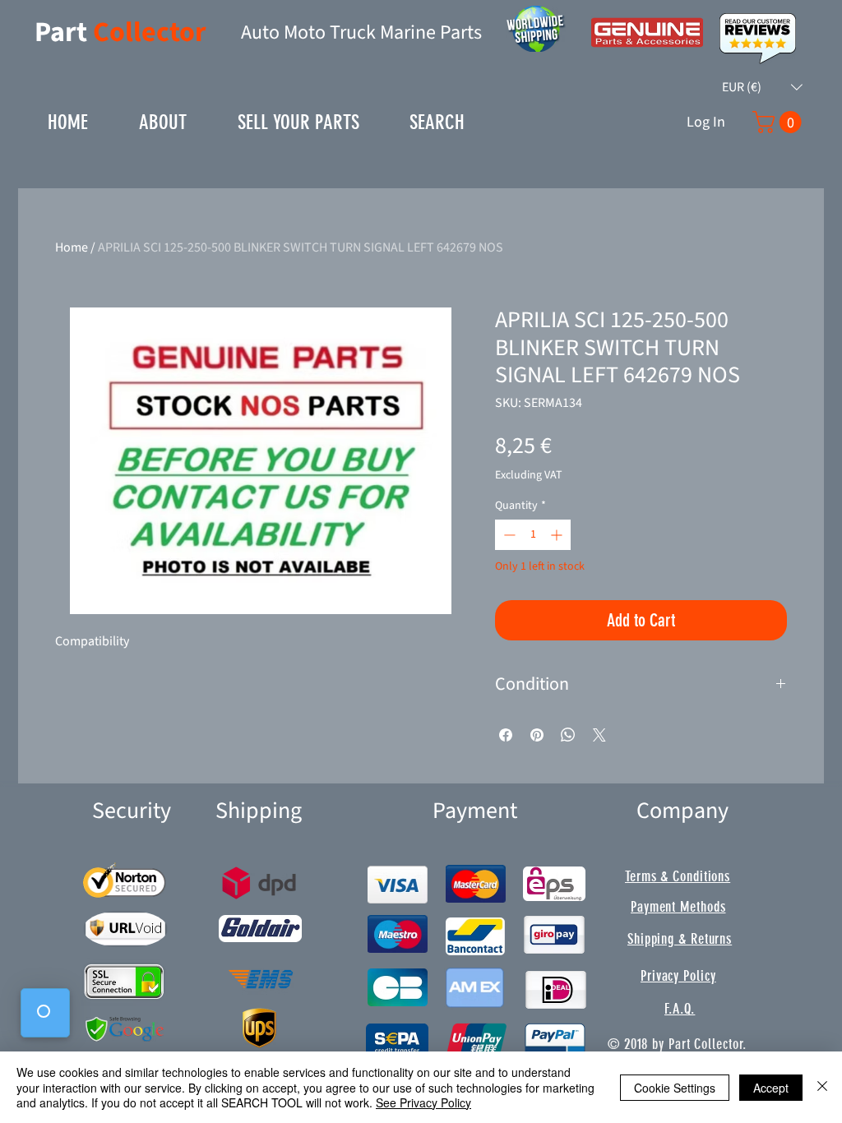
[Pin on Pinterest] (537, 735)
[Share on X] (599, 735)
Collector (149, 32)
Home (71, 247)
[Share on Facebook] (506, 735)
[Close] (822, 1087)
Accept (771, 1087)
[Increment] (558, 534)
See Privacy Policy (423, 1102)
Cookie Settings (674, 1087)
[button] (762, 87)
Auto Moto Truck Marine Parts (361, 32)
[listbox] (762, 87)
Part (64, 32)
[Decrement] (507, 534)
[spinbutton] (533, 534)
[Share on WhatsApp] (568, 735)
